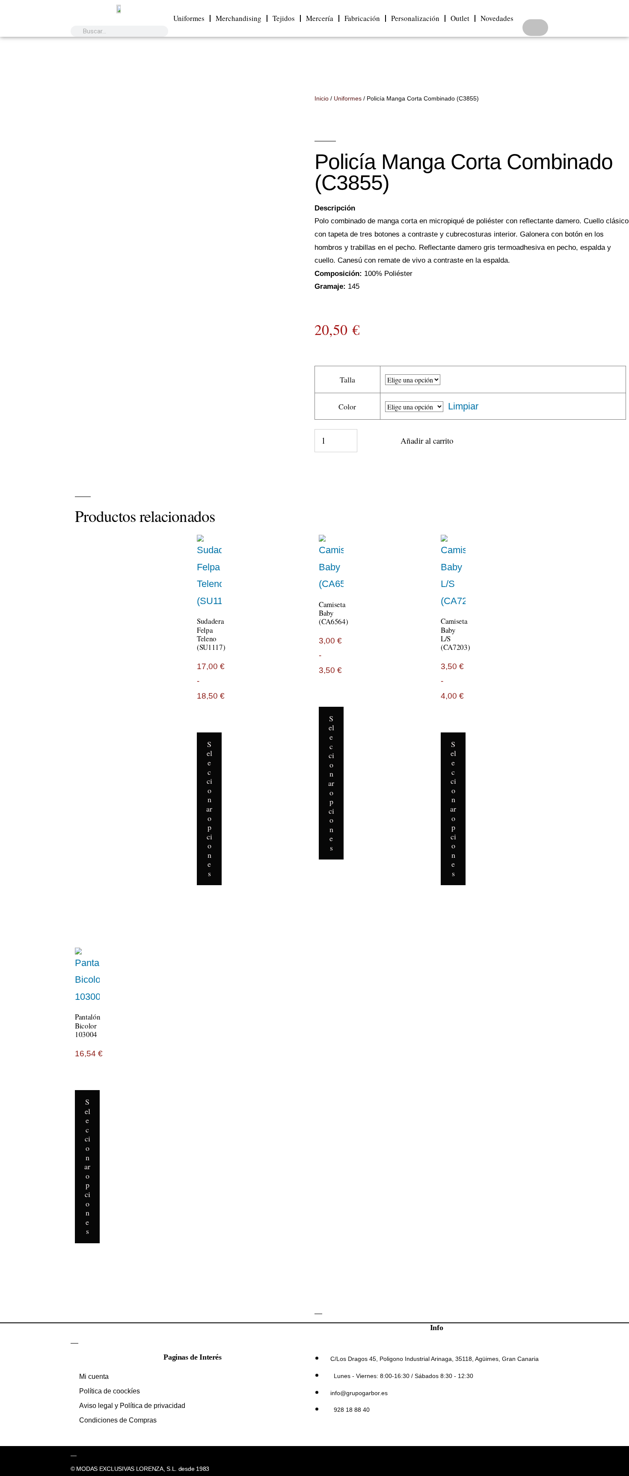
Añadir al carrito (427, 440)
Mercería (319, 18)
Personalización (415, 18)
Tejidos (284, 18)
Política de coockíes (109, 1391)
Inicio (321, 98)
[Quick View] (215, 723)
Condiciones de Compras (118, 1420)
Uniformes (189, 18)
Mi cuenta (94, 1376)
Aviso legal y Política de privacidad (132, 1405)
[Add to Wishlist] (369, 445)
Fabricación (362, 18)
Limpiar (463, 406)
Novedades (497, 18)
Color (347, 406)
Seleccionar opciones (209, 808)
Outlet (460, 18)
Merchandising (238, 18)
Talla (347, 379)
